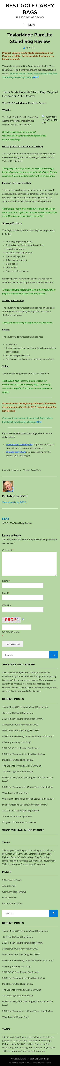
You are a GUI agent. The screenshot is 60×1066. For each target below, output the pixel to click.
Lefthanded (34, 853)
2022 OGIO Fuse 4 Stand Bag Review (20, 810)
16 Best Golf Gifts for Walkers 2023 (20, 724)
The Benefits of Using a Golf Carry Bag (21, 765)
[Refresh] (23, 618)
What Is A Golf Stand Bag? (15, 792)
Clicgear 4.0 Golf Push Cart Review (19, 822)
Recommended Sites (12, 903)
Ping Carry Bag (42, 857)
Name (6, 580)
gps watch (7, 853)
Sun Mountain (35, 860)
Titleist (5, 864)
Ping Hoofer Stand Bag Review (17, 759)
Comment (8, 550)
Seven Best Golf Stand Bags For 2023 (20, 730)
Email (5, 593)
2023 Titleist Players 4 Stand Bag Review (22, 718)
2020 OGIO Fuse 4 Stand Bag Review (20, 748)
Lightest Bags (9, 857)
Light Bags (46, 853)
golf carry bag (32, 850)
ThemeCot (27, 1062)
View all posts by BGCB (14, 502)
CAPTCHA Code (10, 631)
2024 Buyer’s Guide (12, 880)
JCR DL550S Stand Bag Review (17, 712)
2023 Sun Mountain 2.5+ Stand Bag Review (23, 754)
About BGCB (9, 885)
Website (6, 605)
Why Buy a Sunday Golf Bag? (16, 742)
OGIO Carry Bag (25, 857)
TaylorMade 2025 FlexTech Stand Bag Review (25, 707)
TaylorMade (36, 470)
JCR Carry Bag (20, 853)
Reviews (15, 470)
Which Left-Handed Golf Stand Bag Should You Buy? (28, 798)
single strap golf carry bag (15, 860)
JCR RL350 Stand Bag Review (17, 816)
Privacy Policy (9, 897)
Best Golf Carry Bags (30, 8)
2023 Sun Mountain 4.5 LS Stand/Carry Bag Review (27, 787)
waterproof (16, 864)
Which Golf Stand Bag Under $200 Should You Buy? (27, 736)
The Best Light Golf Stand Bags (17, 771)
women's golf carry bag (34, 864)
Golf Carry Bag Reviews (14, 891)
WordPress (46, 1062)
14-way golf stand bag (13, 850)
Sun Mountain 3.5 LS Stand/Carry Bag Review (24, 804)
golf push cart (47, 850)
